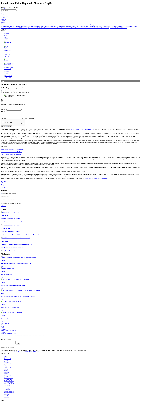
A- (1, 99)
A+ (2, 101)
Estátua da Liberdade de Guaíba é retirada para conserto (74, 25)
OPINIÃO (6, 388)
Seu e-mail (3, 109)
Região (6, 370)
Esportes (6, 364)
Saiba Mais (3, 206)
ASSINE (3, 22)
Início (2, 326)
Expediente (4, 329)
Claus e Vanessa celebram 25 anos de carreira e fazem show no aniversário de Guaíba (79, 28)
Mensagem (3, 118)
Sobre (2, 327)
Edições (3, 14)
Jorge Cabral (7, 386)
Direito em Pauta (8, 382)
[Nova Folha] (4, 8)
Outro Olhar (7, 389)
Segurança (6, 372)
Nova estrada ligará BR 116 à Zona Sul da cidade (114, 28)
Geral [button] (5, 357)
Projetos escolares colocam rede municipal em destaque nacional (113, 26)
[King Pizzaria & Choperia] (8, 251)
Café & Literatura (8, 378)
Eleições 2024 (7, 363)
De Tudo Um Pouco (9, 381)
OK (2, 400)
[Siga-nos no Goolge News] (8, 333)
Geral (2, 13)
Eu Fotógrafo (4, 16)
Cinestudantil (7, 359)
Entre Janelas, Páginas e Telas (11, 384)
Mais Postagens (5, 323)
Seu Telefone (4, 111)
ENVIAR (3, 126)
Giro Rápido (7, 385)
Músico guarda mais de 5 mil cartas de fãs (99, 25)
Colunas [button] (6, 376)
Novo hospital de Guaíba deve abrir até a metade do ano (42, 28)
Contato (3, 20)
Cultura (6, 360)
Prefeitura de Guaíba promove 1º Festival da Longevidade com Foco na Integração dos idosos (72, 26)
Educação (6, 362)
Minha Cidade (7, 367)
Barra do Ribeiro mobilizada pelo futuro (11, 25)
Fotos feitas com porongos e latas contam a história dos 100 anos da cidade (29, 26)
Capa (2, 12)
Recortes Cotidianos (9, 391)
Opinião (6, 369)
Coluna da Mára (8, 379)
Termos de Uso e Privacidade (8, 330)
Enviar (18, 343)
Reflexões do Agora (9, 392)
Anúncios (3, 19)
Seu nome (3, 108)
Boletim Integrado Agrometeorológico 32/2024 (82, 129)
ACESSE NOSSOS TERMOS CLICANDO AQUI (26, 351)
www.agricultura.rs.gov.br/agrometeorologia (96, 178)
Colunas (3, 17)
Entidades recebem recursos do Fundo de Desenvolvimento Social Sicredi (40, 25)
